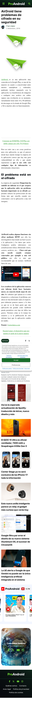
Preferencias (16, 365)
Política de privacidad (18, 368)
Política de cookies (7, 368)
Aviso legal (27, 368)
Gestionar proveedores (9, 356)
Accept (16, 360)
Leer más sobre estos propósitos (22, 356)
